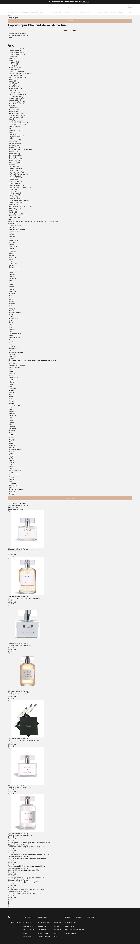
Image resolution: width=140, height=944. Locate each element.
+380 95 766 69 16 (94, 928)
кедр (10, 280)
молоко (11, 311)
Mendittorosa (14, 140)
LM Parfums (13, 130)
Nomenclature (14, 155)
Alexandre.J (13, 218)
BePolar (12, 60)
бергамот (12, 244)
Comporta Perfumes (16, 77)
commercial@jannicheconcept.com (113, 932)
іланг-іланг (12, 227)
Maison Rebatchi (15, 136)
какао (11, 273)
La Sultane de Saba (16, 125)
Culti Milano (13, 83)
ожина (11, 316)
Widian (11, 210)
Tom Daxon (13, 204)
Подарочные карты (85, 12)
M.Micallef (12, 134)
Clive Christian (14, 75)
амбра (11, 233)
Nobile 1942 (13, 153)
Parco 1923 (13, 170)
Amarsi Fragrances (15, 53)
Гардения (12, 252)
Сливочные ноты (15, 333)
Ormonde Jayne (14, 163)
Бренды (106, 12)
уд (9, 339)
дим (10, 261)
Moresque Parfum (15, 144)
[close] (136, 2)
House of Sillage (15, 113)
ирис (10, 271)
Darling (11, 85)
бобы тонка (13, 246)
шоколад (12, 354)
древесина (13, 263)
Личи (10, 295)
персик (11, 324)
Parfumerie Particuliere (17, 174)
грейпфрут (13, 257)
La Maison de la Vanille (17, 123)
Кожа (10, 282)
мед (10, 305)
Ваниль (11, 248)
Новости (129, 12)
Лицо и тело (34, 12)
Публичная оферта (70, 933)
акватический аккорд (17, 229)
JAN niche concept (16, 115)
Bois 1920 (12, 62)
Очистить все (70, 31)
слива (11, 331)
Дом (9, 16)
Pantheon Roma (14, 168)
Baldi (11, 58)
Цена (10, 37)
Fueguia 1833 (14, 100)
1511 (10, 47)
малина (11, 301)
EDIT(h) (11, 90)
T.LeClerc (12, 197)
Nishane (12, 151)
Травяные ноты (14, 337)
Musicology (13, 146)
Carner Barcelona (15, 68)
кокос (11, 284)
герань (11, 254)
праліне (11, 326)
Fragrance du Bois (15, 98)
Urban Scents (14, 208)
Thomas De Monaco (16, 202)
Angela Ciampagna (16, 54)
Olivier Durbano (14, 159)
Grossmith (12, 108)
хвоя (10, 345)
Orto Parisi (13, 165)
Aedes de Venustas (16, 49)
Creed (11, 81)
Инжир (11, 267)
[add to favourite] (9, 511)
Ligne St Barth (14, 127)
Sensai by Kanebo (15, 185)
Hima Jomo (13, 109)
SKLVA (11, 189)
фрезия (11, 341)
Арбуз (11, 238)
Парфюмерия (24, 12)
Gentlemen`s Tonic (16, 102)
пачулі (11, 320)
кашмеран (12, 278)
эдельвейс (12, 356)
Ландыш (12, 293)
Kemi (10, 119)
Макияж (75, 12)
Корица (11, 286)
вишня (11, 250)
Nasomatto (13, 147)
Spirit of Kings (14, 193)
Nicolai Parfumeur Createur (19, 149)
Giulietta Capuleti (15, 104)
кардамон (12, 276)
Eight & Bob (13, 92)
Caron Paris (13, 70)
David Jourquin (14, 87)
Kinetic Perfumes (15, 121)
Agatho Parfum (14, 214)
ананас (11, 235)
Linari (11, 128)
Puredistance (13, 180)
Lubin (11, 132)
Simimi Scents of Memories (19, 187)
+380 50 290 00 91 (94, 924)
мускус (11, 314)
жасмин (11, 265)
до (9, 41)
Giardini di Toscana (16, 216)
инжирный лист (14, 269)
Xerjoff (11, 212)
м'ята (11, 299)
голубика (12, 256)
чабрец (11, 350)
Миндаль (12, 309)
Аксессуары (67, 12)
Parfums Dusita (14, 176)
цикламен (12, 347)
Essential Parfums (15, 96)
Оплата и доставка (70, 922)
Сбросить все (13, 507)
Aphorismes (13, 56)
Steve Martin (13, 195)
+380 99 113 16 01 (93, 932)
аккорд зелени (14, 231)
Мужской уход (44, 12)
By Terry (12, 64)
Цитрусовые (13, 349)
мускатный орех (15, 312)
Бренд (10, 45)
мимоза (11, 307)
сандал (11, 330)
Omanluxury (13, 161)
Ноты (10, 220)
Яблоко (11, 358)
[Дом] (10, 917)
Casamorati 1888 (15, 72)
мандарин (12, 303)
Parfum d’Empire (15, 172)
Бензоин (12, 242)
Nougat (11, 157)
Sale (99, 12)
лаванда (12, 290)
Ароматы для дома (56, 12)
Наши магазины (28, 926)
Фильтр (70, 21)
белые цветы (13, 240)
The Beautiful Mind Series (18, 201)
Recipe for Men (14, 182)
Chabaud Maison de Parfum (19, 73)
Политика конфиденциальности (74, 929)
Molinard (12, 142)
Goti (10, 106)
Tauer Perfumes (14, 199)
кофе (10, 288)
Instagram (85, 2)
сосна (11, 335)
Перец (11, 322)
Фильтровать (70, 498)
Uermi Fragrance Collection (19, 206)
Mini (95, 12)
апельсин (12, 237)
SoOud (11, 191)
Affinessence (13, 51)
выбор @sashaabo (13, 12)
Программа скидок (29, 929)
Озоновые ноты (14, 318)
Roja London (13, 183)
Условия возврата (69, 926)
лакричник (13, 292)
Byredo (11, 66)
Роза (10, 328)
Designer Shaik (14, 89)
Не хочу (15, 223)
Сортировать (13, 509)
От (9, 39)
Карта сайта (27, 936)
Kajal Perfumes (14, 117)
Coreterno (12, 79)
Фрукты (11, 343)
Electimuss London (16, 94)
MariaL (11, 138)
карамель (12, 275)
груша (11, 259)
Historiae (12, 111)
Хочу (10, 223)
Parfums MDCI (14, 178)
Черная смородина (16, 352)
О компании (121, 12)
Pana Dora (13, 166)
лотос (11, 297)
